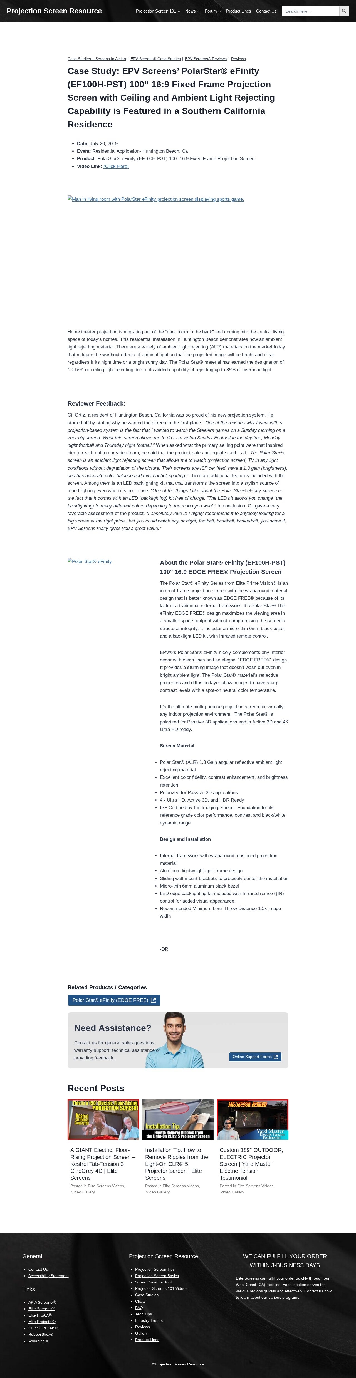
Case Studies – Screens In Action (97, 58)
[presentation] (103, 1119)
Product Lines (238, 11)
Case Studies (147, 1295)
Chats (140, 1301)
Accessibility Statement (48, 1275)
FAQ (139, 1307)
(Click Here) (116, 166)
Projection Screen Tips (155, 1269)
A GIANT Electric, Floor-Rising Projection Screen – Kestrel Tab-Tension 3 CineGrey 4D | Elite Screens (102, 1164)
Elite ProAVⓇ (40, 1315)
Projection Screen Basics (157, 1275)
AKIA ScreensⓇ (42, 1302)
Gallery (141, 1333)
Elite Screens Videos (106, 1186)
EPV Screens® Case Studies (155, 58)
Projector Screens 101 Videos (161, 1288)
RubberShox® (40, 1334)
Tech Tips (143, 1314)
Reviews (238, 58)
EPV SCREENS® (43, 1328)
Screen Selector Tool (153, 1282)
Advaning (36, 1341)
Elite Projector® (42, 1321)
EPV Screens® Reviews (206, 58)
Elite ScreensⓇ (41, 1309)
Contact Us (266, 11)
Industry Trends (149, 1320)
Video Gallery (83, 1192)
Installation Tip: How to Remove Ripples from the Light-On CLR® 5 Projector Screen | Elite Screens (176, 1164)
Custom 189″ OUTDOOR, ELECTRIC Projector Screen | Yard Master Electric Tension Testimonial (251, 1164)
